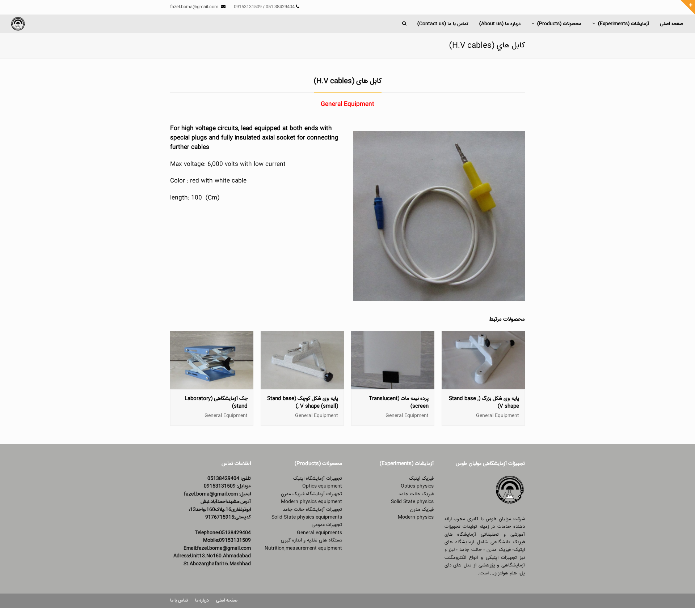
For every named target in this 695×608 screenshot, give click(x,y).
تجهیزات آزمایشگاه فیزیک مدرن (311, 494)
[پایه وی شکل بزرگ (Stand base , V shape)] (483, 385)
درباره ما (202, 600)
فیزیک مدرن (422, 509)
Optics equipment (322, 486)
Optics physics (417, 486)
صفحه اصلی (226, 600)
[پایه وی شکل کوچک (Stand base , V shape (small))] (302, 385)
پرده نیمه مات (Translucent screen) (399, 402)
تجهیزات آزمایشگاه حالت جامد (312, 509)
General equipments (319, 532)
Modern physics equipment (311, 501)
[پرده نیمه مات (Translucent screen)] (392, 385)
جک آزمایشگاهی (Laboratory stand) (216, 402)
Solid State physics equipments (306, 517)
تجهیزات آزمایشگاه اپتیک (317, 478)
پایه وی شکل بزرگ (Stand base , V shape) (484, 402)
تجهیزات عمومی (327, 524)
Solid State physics (412, 501)
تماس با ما (179, 600)
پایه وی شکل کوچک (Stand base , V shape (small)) (302, 402)
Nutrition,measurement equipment (303, 548)
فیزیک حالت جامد (416, 494)
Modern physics (416, 517)
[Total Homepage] (510, 503)
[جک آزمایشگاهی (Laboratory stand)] (211, 385)
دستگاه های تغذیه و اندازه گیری (311, 540)
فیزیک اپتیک (421, 478)
